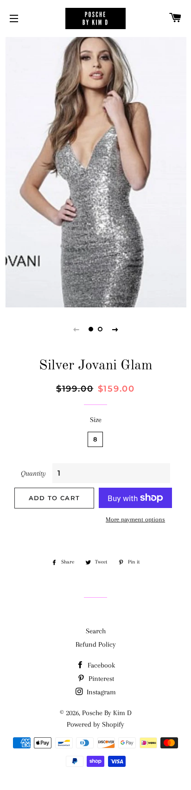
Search (96, 631)
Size (96, 420)
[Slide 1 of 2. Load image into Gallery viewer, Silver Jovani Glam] (91, 329)
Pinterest (100, 678)
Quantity (33, 473)
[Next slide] (115, 329)
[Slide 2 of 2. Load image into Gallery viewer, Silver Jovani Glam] (100, 329)
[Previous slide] (76, 329)
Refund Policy (96, 644)
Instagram (100, 692)
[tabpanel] (95, 171)
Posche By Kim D (107, 713)
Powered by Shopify (95, 724)
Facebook (100, 665)
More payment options (135, 519)
